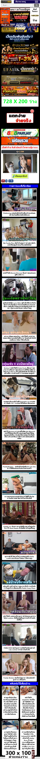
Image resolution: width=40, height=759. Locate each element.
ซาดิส (11, 181)
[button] (36, 1)
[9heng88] (20, 95)
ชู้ (6, 181)
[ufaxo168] (20, 53)
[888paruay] (20, 118)
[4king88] (20, 64)
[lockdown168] (18, 758)
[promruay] (20, 144)
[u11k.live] (20, 74)
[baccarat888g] (20, 21)
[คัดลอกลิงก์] (20, 176)
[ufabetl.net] (20, 85)
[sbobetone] (20, 42)
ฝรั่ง (3, 181)
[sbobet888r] (20, 32)
